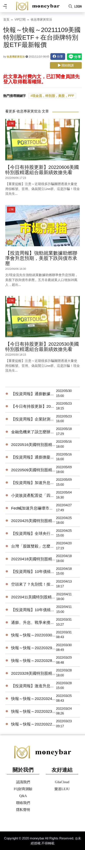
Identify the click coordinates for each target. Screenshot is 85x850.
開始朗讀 (67, 65)
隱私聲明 (23, 810)
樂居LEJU (62, 789)
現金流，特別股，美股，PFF (53, 95)
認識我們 (23, 782)
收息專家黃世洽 (41, 19)
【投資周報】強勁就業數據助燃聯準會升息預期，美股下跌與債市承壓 (41, 258)
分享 (59, 56)
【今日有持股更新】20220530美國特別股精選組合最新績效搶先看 (42, 346)
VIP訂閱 (20, 19)
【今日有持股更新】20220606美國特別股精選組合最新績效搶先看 (42, 170)
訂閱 (11, 123)
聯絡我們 (23, 803)
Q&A (23, 796)
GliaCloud (62, 782)
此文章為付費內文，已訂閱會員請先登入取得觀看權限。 (41, 79)
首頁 (6, 19)
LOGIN (78, 6)
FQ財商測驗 (23, 789)
